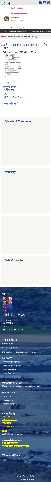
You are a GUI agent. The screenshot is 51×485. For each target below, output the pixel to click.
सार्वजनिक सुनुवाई (9, 369)
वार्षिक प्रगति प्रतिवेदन (11, 362)
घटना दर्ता (7, 396)
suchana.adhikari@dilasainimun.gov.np (21, 352)
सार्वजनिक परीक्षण (9, 373)
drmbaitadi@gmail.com (12, 440)
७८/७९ (5, 94)
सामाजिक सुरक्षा (9, 400)
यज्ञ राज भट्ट (14, 314)
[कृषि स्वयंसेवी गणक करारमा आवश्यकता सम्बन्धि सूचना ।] (13, 67)
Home (3, 37)
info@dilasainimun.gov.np (12, 434)
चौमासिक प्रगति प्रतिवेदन (12, 366)
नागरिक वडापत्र (9, 404)
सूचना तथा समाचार (9, 87)
